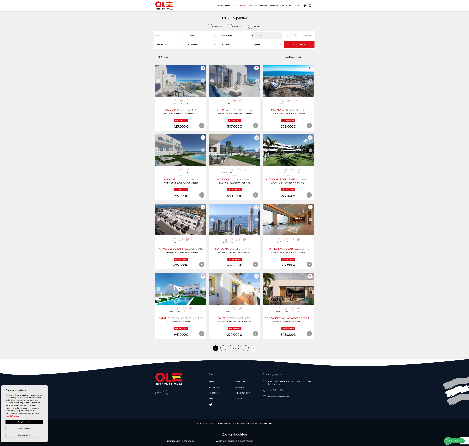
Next (203, 81)
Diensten (252, 5)
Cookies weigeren (24, 435)
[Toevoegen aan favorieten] (203, 68)
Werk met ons (277, 5)
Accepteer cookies (24, 422)
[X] (165, 392)
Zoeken (301, 44)
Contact (297, 5)
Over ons (229, 5)
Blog (288, 5)
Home (221, 5)
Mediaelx (268, 423)
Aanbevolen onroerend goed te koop (235, 441)
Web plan (245, 423)
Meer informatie (12, 416)
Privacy (229, 423)
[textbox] (170, 35)
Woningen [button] (241, 5)
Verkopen (263, 5)
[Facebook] (157, 392)
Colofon (221, 423)
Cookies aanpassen (24, 428)
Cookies (236, 423)
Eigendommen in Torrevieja (180, 441)
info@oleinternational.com (278, 396)
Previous (157, 81)
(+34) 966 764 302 (275, 390)
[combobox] (169, 35)
